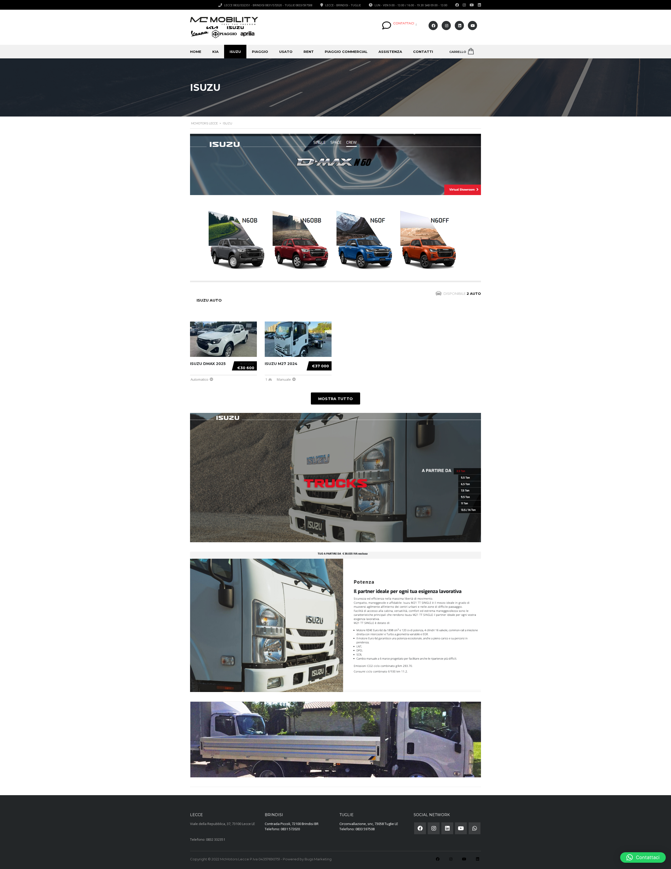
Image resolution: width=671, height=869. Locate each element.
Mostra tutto (335, 398)
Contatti (423, 51)
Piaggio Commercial (346, 51)
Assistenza (390, 51)
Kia (215, 51)
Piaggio (260, 51)
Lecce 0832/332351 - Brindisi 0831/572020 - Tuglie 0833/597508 (268, 5)
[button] (643, 857)
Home (195, 51)
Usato (286, 51)
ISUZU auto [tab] (209, 300)
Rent (309, 51)
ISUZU (235, 51)
